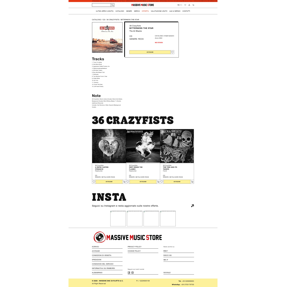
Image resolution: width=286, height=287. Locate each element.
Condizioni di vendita (101, 255)
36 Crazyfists (135, 26)
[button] (104, 11)
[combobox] (103, 5)
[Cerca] (112, 5)
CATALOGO (96, 20)
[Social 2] (132, 272)
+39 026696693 (188, 281)
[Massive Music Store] (142, 5)
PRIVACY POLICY (135, 247)
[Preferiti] (185, 5)
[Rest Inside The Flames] (143, 146)
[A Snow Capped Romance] (109, 146)
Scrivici (95, 247)
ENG (181, 5)
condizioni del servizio (102, 264)
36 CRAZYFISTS (113, 20)
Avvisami (150, 52)
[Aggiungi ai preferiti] (172, 52)
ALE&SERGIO (97, 273)
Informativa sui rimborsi (103, 268)
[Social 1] (129, 272)
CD (104, 20)
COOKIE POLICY (134, 251)
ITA (178, 5)
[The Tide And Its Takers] (177, 146)
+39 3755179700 (187, 284)
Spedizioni (96, 260)
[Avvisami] (124, 182)
